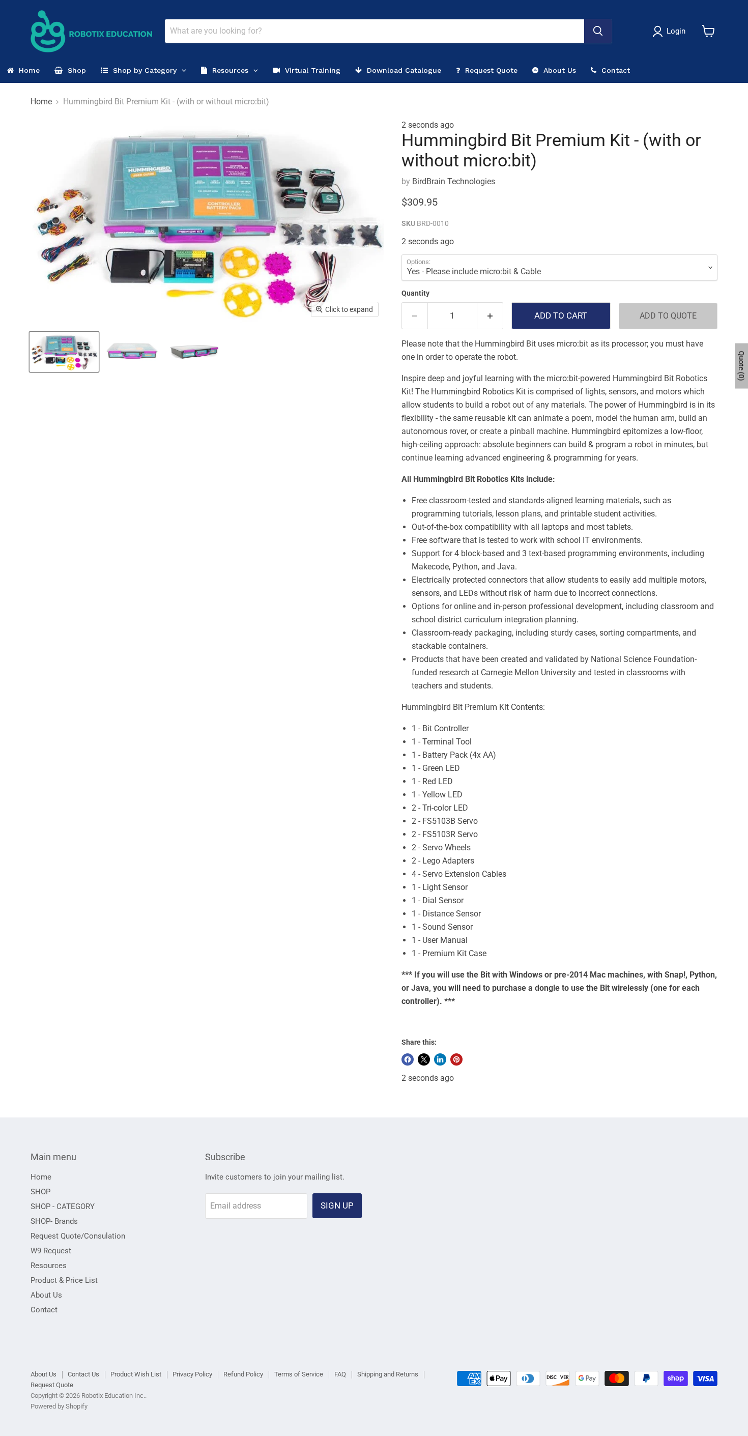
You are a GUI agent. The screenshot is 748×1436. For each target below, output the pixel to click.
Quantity (415, 293)
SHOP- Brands (54, 1221)
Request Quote (52, 1385)
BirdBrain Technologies (453, 181)
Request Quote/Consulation (78, 1236)
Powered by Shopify (59, 1406)
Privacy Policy (192, 1374)
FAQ (340, 1374)
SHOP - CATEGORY (63, 1206)
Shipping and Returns (387, 1374)
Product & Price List (64, 1280)
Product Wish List (135, 1374)
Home (41, 101)
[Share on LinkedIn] (440, 1059)
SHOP (40, 1191)
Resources (49, 1265)
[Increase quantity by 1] (490, 316)
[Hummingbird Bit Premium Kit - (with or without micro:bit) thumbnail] (64, 352)
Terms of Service (298, 1374)
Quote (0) (741, 366)
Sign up (337, 1205)
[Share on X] (424, 1059)
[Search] (598, 31)
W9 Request (51, 1250)
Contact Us (83, 1374)
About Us (46, 1295)
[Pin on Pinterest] (456, 1059)
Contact (44, 1309)
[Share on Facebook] (407, 1059)
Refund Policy (243, 1374)
